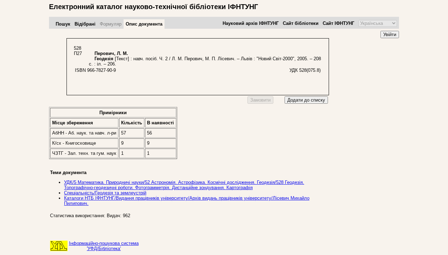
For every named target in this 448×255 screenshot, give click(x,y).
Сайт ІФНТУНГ (338, 23)
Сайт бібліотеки (300, 23)
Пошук (63, 24)
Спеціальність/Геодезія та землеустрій (105, 192)
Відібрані (85, 24)
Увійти (389, 34)
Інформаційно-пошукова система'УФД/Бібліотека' (104, 246)
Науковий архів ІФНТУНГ (251, 23)
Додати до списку (306, 100)
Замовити (260, 100)
